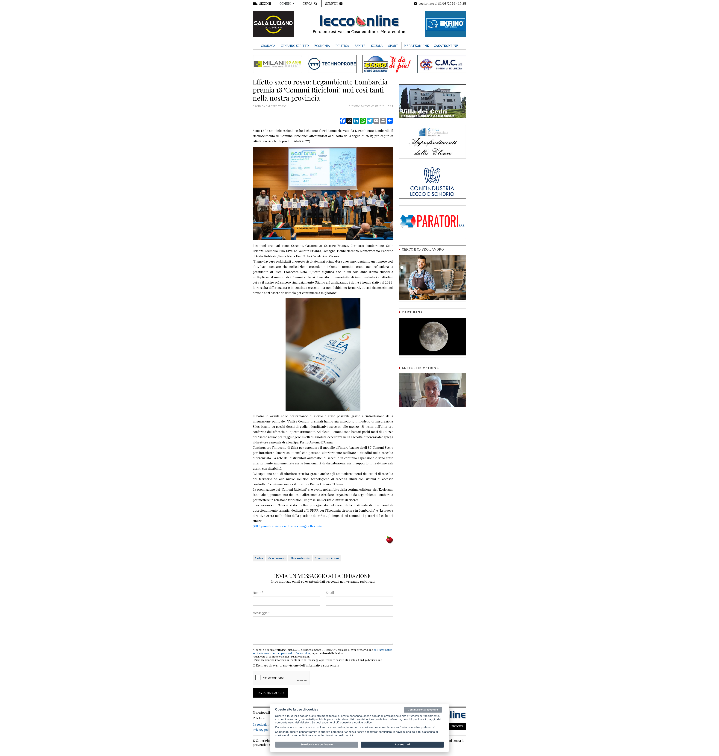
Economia (322, 46)
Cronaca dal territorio (269, 106)
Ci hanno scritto (295, 46)
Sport (393, 46)
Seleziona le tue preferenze (317, 744)
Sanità (360, 46)
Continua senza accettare (423, 709)
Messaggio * (261, 613)
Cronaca (268, 46)
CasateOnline (446, 46)
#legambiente (300, 558)
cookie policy (363, 722)
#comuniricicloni (327, 558)
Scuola (377, 46)
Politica (342, 46)
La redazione (262, 724)
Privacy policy (263, 730)
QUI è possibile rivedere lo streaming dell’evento (287, 526)
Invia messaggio (270, 693)
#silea (259, 558)
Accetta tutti (402, 744)
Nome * (258, 593)
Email (330, 593)
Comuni (286, 3)
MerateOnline (416, 46)
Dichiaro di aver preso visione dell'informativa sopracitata (297, 665)
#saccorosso (277, 558)
